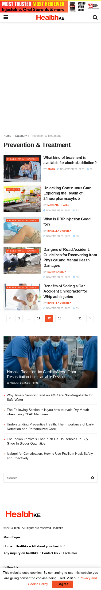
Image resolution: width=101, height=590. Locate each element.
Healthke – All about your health (39, 546)
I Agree (63, 584)
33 (91, 169)
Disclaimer (69, 553)
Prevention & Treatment (46, 135)
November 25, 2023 (58, 308)
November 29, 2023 (71, 169)
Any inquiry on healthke (21, 553)
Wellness (13, 189)
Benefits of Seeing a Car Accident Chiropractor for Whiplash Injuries (65, 291)
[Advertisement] (50, 75)
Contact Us (50, 553)
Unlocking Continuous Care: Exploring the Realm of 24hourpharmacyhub (68, 193)
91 (36, 383)
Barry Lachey (56, 272)
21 (80, 318)
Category (21, 135)
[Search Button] (92, 478)
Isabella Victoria (59, 231)
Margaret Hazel (58, 205)
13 (59, 318)
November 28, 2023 (58, 236)
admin (51, 169)
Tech (17, 528)
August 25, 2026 (19, 383)
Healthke (57, 528)
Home (7, 135)
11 (38, 318)
